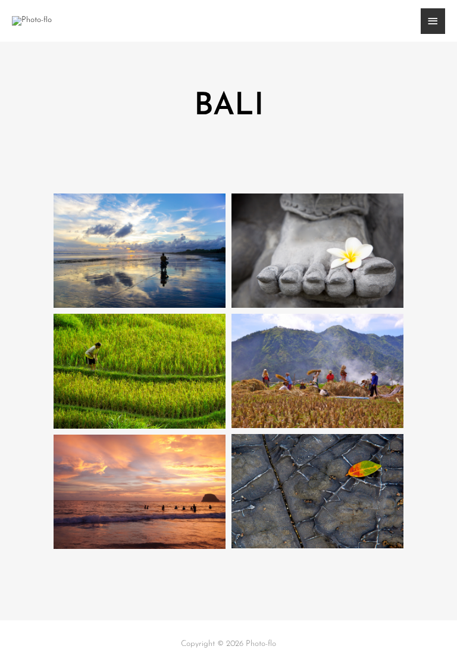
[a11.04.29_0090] (140, 492)
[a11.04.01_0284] (317, 250)
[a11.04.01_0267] (140, 250)
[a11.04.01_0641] (317, 371)
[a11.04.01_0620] (140, 371)
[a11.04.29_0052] (317, 491)
